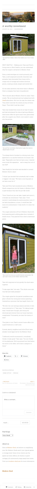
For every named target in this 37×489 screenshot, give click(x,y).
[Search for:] (11, 422)
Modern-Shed (11, 447)
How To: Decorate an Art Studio (9, 382)
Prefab (11, 370)
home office (7, 373)
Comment (28, 412)
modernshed (18, 29)
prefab (15, 373)
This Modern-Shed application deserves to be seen (27, 383)
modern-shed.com (15, 461)
